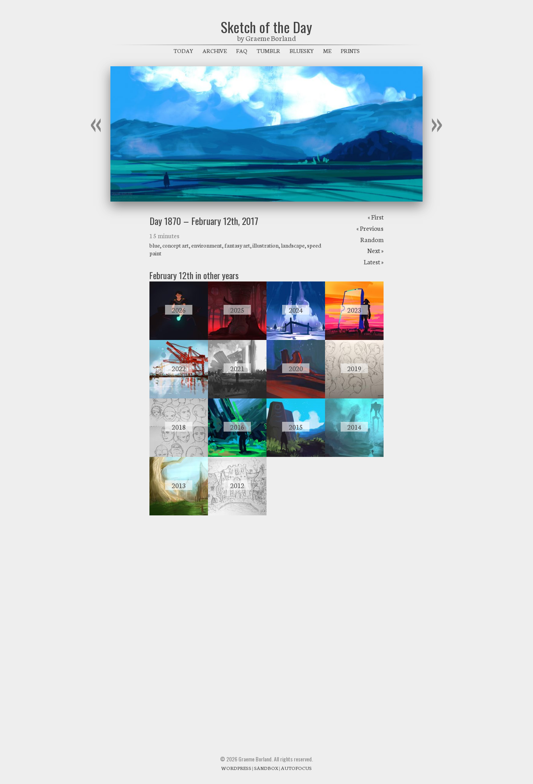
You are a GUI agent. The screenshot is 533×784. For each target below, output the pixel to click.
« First (376, 216)
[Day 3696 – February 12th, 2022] (178, 396)
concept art (175, 245)
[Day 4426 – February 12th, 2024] (295, 338)
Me (327, 51)
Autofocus (296, 768)
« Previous (370, 227)
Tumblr (268, 51)
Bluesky (302, 51)
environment (206, 245)
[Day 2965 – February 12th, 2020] (295, 396)
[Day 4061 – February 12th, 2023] (354, 338)
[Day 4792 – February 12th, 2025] (237, 338)
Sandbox (266, 768)
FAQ (241, 51)
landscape (293, 245)
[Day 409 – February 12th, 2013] (178, 513)
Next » (375, 250)
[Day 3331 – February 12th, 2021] (237, 396)
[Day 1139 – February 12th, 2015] (295, 454)
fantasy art (237, 245)
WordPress (236, 768)
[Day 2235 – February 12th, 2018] (178, 454)
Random (372, 239)
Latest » (374, 261)
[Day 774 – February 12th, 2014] (354, 454)
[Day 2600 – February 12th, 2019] (354, 396)
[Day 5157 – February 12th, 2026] (178, 338)
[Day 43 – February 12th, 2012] (237, 513)
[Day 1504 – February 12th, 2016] (237, 454)
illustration (265, 245)
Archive (215, 51)
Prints (350, 51)
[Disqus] (266, 626)
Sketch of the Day (266, 26)
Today (183, 51)
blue (154, 245)
